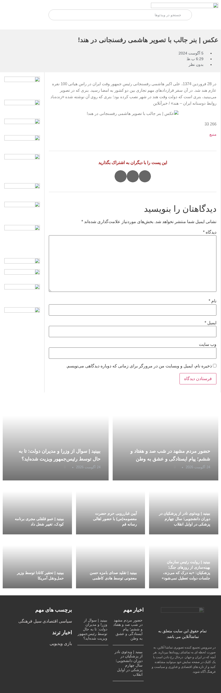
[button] (145, 176)
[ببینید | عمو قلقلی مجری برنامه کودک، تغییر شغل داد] (37, 507)
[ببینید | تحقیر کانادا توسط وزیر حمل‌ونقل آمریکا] (37, 561)
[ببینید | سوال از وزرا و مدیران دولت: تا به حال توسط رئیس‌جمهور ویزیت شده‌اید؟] (56, 440)
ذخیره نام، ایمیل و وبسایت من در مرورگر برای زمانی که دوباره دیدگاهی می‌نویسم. (139, 366)
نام (212, 301)
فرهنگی (25, 621)
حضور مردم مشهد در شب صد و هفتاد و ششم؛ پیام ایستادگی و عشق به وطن (128, 629)
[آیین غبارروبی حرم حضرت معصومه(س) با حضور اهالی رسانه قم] (110, 507)
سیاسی (65, 621)
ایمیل (210, 323)
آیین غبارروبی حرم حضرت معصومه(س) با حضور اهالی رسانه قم (115, 518)
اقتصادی (50, 621)
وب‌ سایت (207, 344)
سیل (37, 621)
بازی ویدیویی (61, 643)
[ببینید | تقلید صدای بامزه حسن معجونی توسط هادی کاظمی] (110, 561)
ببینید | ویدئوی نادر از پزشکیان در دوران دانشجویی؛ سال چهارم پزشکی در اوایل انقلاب (184, 518)
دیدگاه (209, 232)
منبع (212, 134)
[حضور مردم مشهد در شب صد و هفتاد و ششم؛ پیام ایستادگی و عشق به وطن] (166, 440)
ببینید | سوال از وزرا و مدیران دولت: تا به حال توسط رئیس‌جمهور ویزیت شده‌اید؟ (92, 629)
